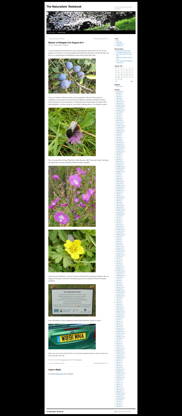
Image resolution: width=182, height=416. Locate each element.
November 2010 (120, 394)
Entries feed (119, 42)
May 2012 (118, 364)
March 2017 (119, 265)
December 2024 (119, 125)
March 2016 (119, 285)
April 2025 (118, 118)
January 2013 (119, 350)
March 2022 (119, 180)
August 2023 (119, 152)
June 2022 (118, 175)
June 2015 (118, 301)
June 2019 (118, 219)
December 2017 (119, 250)
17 (121, 74)
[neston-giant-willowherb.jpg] (72, 226)
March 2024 (119, 141)
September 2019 (120, 214)
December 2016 (119, 270)
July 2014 (118, 319)
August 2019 (119, 215)
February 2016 (119, 287)
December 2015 (119, 290)
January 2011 (119, 391)
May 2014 (118, 323)
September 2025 (120, 110)
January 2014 (119, 330)
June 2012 (118, 362)
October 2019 (119, 212)
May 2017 (118, 261)
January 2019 (119, 227)
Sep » (132, 81)
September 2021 (120, 190)
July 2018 (118, 238)
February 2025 (119, 122)
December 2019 (119, 209)
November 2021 (120, 187)
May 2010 (118, 404)
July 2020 (118, 200)
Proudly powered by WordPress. (124, 411)
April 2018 (118, 243)
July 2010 (118, 401)
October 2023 (119, 149)
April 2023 (118, 159)
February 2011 (119, 389)
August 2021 (119, 192)
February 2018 (119, 246)
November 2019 (120, 210)
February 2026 (119, 101)
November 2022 (120, 168)
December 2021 (119, 185)
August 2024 (119, 132)
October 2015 (119, 294)
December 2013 (119, 331)
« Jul (116, 81)
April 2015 (118, 304)
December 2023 (119, 146)
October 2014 (119, 314)
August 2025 (119, 112)
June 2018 (118, 239)
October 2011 (119, 376)
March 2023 (119, 161)
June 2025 (118, 115)
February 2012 (119, 369)
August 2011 (119, 379)
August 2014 (119, 318)
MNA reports (52, 32)
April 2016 (118, 284)
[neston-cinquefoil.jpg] (72, 272)
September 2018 (120, 234)
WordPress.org (119, 45)
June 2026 (118, 95)
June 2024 (118, 135)
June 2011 (118, 382)
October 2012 (119, 355)
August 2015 (119, 297)
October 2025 (119, 108)
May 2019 (118, 221)
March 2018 (119, 244)
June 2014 (118, 321)
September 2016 (120, 275)
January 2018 (119, 248)
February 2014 (119, 328)
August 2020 (119, 198)
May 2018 (118, 241)
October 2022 (119, 169)
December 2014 (119, 311)
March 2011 (119, 387)
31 (121, 79)
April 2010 (118, 406)
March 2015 (119, 306)
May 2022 (118, 176)
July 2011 (118, 381)
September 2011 (120, 377)
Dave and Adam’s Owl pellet (56, 38)
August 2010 (119, 399)
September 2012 (120, 357)
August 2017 (119, 256)
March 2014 (119, 326)
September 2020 (120, 197)
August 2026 (119, 91)
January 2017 (119, 268)
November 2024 (120, 127)
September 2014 (120, 316)
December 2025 (119, 105)
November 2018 (120, 231)
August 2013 (119, 338)
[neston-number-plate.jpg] (72, 349)
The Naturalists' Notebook (64, 6)
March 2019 (119, 224)
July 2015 (118, 299)
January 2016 (119, 289)
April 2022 (118, 178)
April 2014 (118, 324)
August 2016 (119, 277)
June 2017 (118, 260)
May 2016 (118, 282)
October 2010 (119, 396)
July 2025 (118, 113)
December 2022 (119, 166)
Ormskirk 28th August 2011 (101, 38)
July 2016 (118, 278)
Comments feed (119, 44)
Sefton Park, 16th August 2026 (123, 50)
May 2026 (118, 96)
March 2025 (119, 120)
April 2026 (118, 98)
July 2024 (118, 134)
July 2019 (118, 217)
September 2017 (120, 255)
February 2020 (119, 205)
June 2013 (118, 341)
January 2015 (119, 309)
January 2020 (119, 207)
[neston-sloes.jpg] (72, 93)
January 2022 (119, 183)
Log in (117, 40)
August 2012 (119, 359)
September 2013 (120, 336)
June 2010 (118, 403)
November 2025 (120, 106)
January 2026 (119, 103)
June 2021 (118, 195)
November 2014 (120, 313)
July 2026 (118, 93)
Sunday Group (61, 32)
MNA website (119, 86)
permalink (79, 360)
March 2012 (119, 367)
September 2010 (120, 398)
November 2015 (120, 292)
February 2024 (119, 142)
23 (118, 77)
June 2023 (118, 156)
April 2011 (118, 386)
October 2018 (119, 232)
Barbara (66, 45)
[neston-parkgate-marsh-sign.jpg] (72, 316)
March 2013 (119, 347)
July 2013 (118, 340)
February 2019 (119, 226)
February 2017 (119, 267)
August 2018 (119, 236)
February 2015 (119, 307)
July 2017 (118, 258)
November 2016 (120, 272)
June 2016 (118, 280)
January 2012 (119, 370)
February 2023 (119, 163)
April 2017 (118, 263)
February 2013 (119, 348)
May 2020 (118, 202)
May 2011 (118, 384)
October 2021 (119, 188)
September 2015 (120, 296)
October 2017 (119, 253)
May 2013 (118, 343)
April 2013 (118, 345)
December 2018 (119, 229)
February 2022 (119, 181)
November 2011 (120, 374)
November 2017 (120, 251)
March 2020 (119, 204)
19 (126, 74)
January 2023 (119, 164)
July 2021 (118, 193)
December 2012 (119, 352)
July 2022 (118, 173)
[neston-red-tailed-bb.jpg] (72, 155)
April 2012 (118, 365)
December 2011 (119, 372)
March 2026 (119, 100)
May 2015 (118, 302)
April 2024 (118, 139)
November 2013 (120, 333)
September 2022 (120, 171)
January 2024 (119, 144)
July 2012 (118, 360)
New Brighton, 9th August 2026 (123, 52)
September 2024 (120, 130)
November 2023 (120, 147)
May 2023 (118, 158)
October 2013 (119, 335)
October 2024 (119, 129)
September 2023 (120, 151)
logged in (59, 374)
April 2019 (118, 222)
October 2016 (119, 273)
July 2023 (118, 154)
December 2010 (119, 393)
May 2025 (118, 117)
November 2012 (120, 353)
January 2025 (119, 124)
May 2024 (118, 137)
